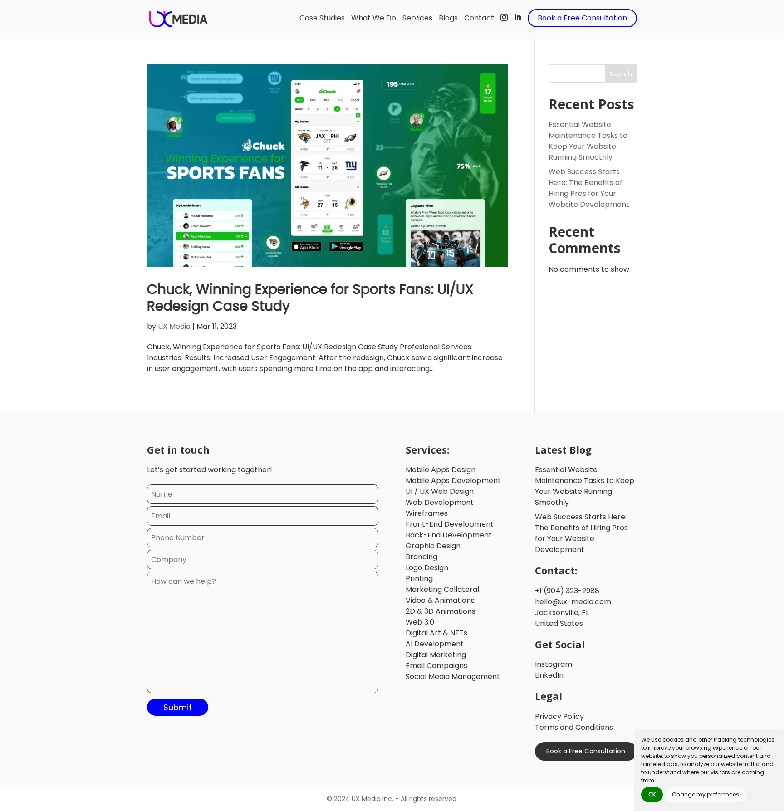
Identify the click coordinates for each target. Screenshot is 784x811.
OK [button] (652, 794)
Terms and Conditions (574, 727)
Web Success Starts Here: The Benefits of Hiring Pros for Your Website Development (589, 188)
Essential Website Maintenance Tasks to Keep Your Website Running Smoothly (588, 140)
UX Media (174, 326)
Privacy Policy (559, 716)
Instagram (553, 664)
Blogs (448, 18)
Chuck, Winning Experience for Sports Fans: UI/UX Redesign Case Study (310, 297)
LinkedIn (549, 675)
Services (417, 18)
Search (621, 73)
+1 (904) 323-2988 (567, 591)
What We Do (373, 18)
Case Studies (322, 18)
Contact (479, 18)
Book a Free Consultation (582, 18)
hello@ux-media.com (573, 601)
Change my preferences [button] (705, 794)
